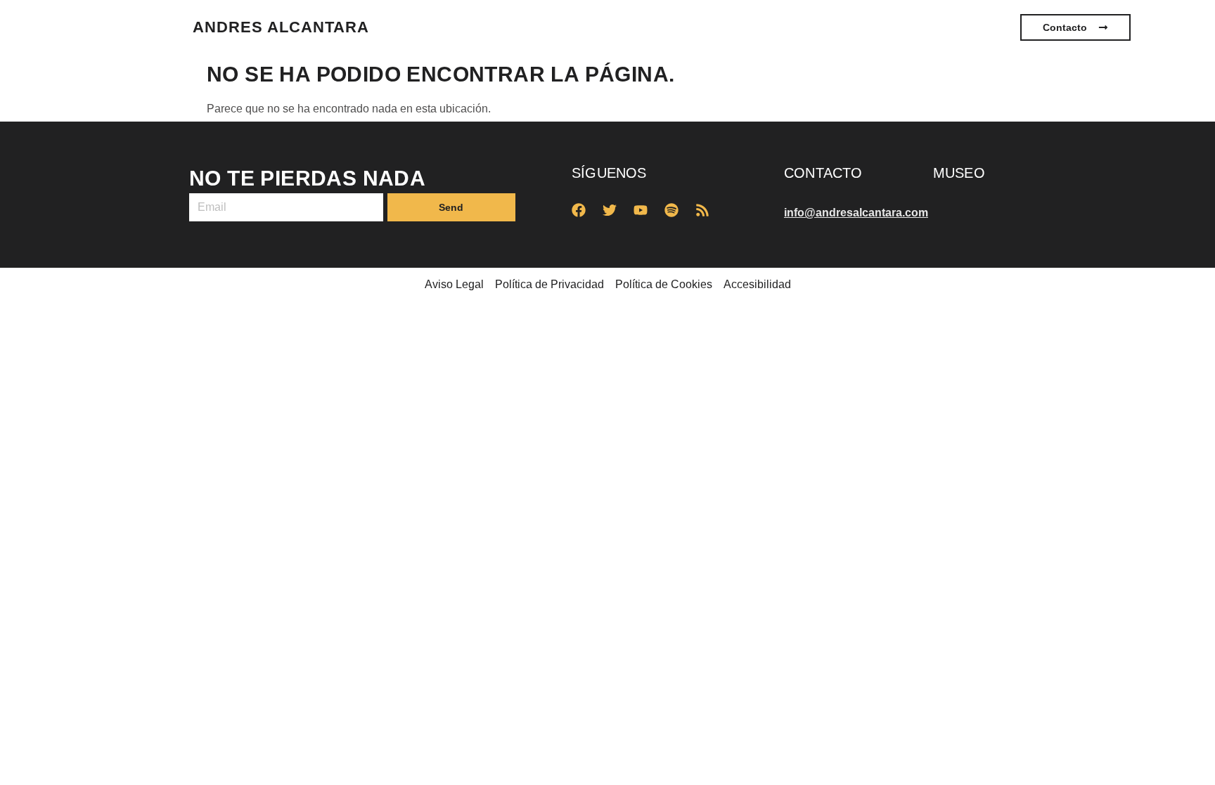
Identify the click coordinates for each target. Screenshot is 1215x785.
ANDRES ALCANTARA (281, 27)
